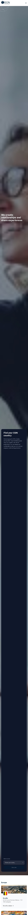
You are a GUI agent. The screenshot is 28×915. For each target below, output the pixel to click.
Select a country (7, 858)
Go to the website (8, 905)
